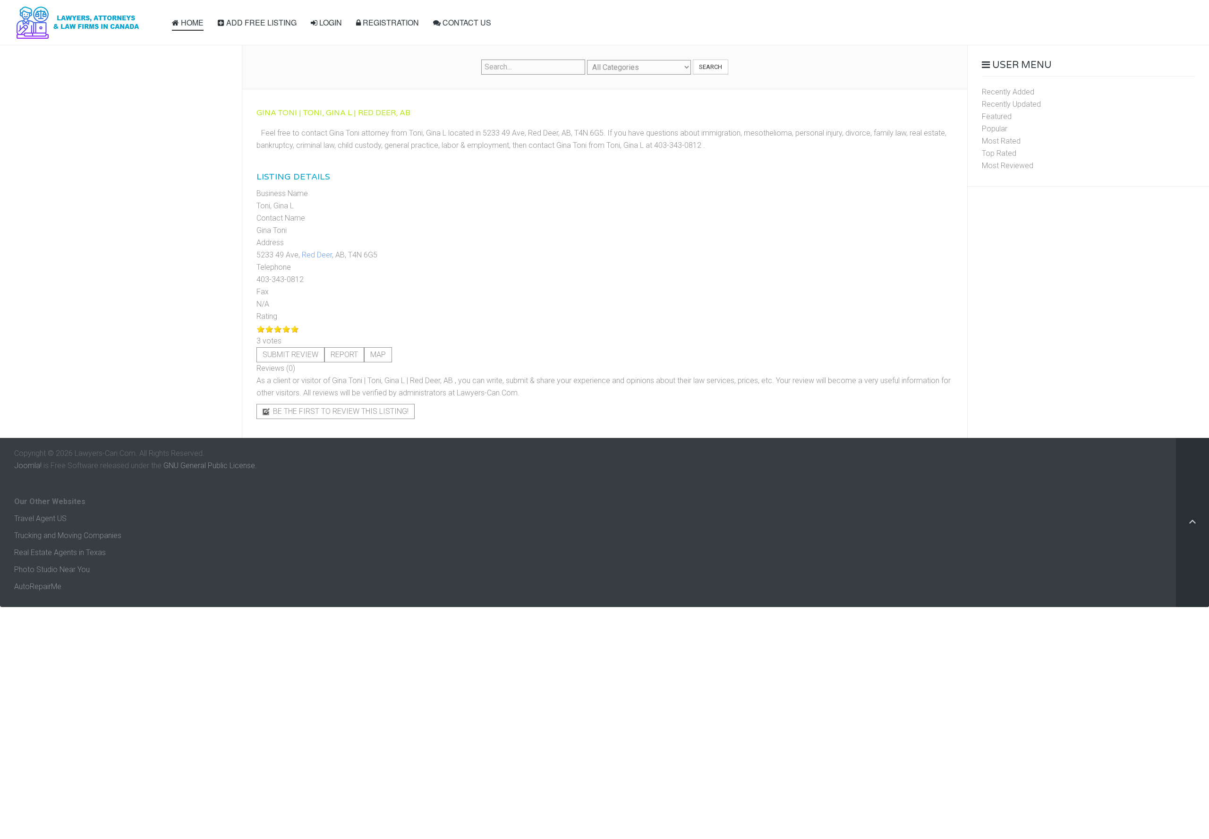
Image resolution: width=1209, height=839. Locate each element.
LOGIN (329, 22)
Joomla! (28, 465)
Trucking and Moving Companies (67, 535)
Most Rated (1001, 141)
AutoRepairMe (37, 586)
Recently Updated (1011, 104)
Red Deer (317, 254)
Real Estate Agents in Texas (60, 552)
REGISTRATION (390, 22)
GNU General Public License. (210, 465)
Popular (994, 128)
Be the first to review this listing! (340, 411)
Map (378, 354)
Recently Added (1008, 91)
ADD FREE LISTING (260, 22)
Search (710, 66)
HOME (191, 22)
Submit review (290, 354)
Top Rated (999, 153)
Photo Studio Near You (52, 569)
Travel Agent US (40, 518)
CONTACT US (466, 22)
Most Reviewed (1007, 165)
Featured (997, 116)
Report (344, 354)
